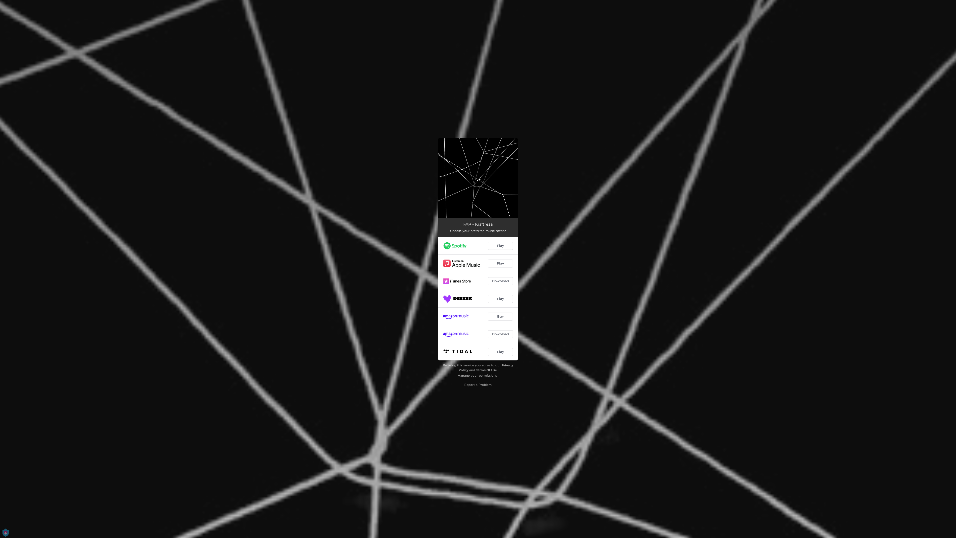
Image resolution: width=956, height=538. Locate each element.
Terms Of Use (486, 370)
